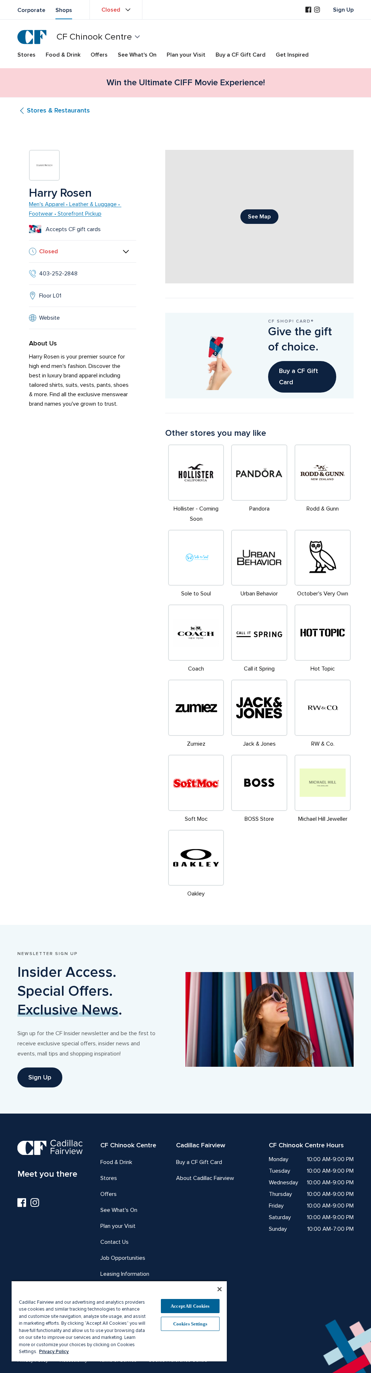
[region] (119, 1320)
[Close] (219, 1289)
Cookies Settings (190, 1324)
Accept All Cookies (190, 1306)
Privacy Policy (54, 1351)
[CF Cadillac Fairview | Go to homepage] (31, 37)
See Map (259, 216)
